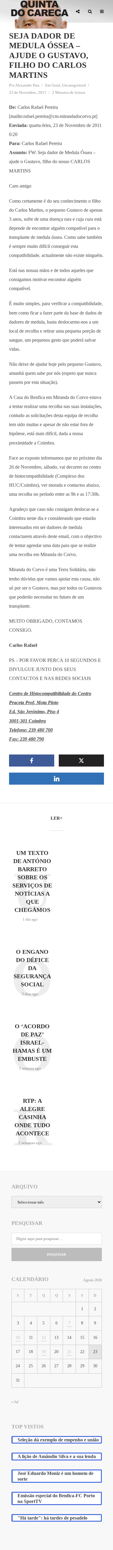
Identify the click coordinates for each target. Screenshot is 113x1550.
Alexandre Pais (27, 85)
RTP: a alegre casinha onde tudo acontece (32, 1117)
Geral (56, 85)
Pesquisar (56, 1254)
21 (69, 1351)
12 (44, 1337)
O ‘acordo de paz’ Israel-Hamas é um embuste (32, 1042)
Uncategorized (74, 85)
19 (44, 1351)
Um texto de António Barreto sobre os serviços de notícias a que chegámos (32, 881)
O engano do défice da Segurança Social (32, 968)
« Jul (14, 1402)
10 (18, 1337)
